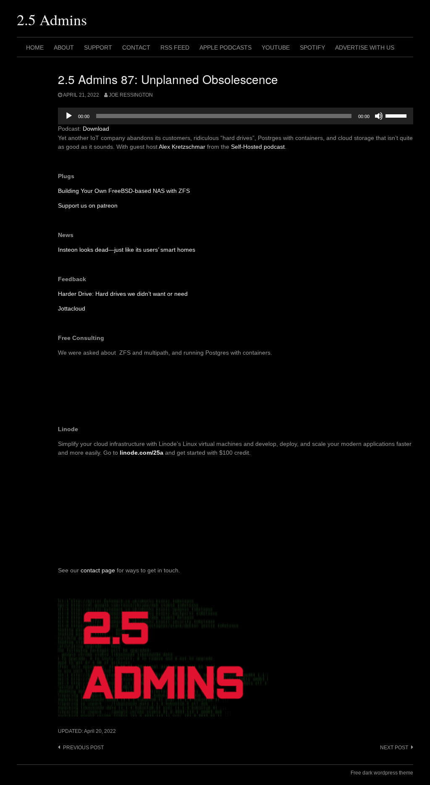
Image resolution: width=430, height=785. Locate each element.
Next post (394, 748)
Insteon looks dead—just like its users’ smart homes (126, 249)
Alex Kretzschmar (182, 146)
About (64, 47)
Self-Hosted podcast (258, 146)
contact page (98, 570)
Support (98, 47)
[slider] (397, 115)
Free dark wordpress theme (382, 773)
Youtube (276, 47)
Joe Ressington (131, 95)
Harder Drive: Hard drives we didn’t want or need (123, 293)
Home (35, 47)
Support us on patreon (88, 205)
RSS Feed (174, 47)
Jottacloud (71, 308)
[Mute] (379, 116)
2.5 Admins (52, 19)
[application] (235, 116)
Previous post (83, 748)
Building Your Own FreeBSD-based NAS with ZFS (124, 190)
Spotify (312, 47)
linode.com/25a (141, 452)
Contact (136, 47)
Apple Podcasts (225, 47)
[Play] (69, 116)
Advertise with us (364, 47)
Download (96, 128)
